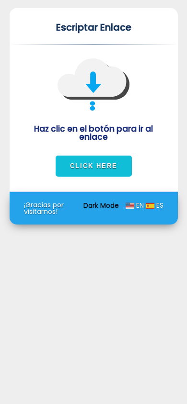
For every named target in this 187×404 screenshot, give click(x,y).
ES (159, 205)
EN (140, 205)
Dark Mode (102, 205)
